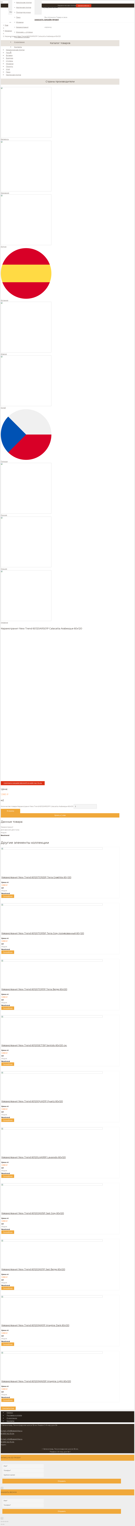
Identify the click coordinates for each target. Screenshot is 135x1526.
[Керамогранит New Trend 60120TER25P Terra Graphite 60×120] (52, 849)
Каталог (10, 1413)
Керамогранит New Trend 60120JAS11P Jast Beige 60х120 (33, 1269)
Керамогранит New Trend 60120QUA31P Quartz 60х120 (32, 1101)
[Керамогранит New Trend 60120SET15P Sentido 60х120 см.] (52, 1017)
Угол (8, 69)
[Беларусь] (60, 112)
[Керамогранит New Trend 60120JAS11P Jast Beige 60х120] (52, 1241)
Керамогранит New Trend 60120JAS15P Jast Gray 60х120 (32, 1213)
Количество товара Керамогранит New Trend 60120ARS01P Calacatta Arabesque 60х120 (37, 806)
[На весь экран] (3, 1521)
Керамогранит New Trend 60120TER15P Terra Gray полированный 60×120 (42, 933)
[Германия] (60, 166)
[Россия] (60, 488)
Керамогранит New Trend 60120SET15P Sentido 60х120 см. (34, 1045)
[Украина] (60, 595)
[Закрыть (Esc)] (7, 1521)
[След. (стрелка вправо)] (3, 1524)
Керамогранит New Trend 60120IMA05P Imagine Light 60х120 (36, 1381)
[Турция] (60, 542)
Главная (8, 25)
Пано (8, 72)
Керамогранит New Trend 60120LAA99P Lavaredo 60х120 (33, 1157)
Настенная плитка (13, 75)
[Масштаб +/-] (1, 1521)
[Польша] (60, 434)
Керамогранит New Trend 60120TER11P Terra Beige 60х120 (34, 989)
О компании (12, 1418)
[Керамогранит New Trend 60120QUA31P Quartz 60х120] (52, 1073)
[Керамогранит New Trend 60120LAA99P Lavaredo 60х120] (52, 1129)
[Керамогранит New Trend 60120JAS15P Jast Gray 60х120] (52, 1185)
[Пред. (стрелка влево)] (1, 1524)
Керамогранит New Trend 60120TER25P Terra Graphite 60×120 (36, 877)
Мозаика (9, 64)
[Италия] (60, 327)
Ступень (9, 61)
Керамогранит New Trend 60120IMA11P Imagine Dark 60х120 (35, 1325)
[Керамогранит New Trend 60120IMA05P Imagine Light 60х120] (52, 1353)
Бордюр (9, 58)
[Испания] (60, 273)
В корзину (10, 811)
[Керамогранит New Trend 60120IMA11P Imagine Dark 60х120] (52, 1297)
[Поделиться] (5, 1521)
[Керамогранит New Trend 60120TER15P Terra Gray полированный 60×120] (52, 905)
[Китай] (60, 381)
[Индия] (60, 219)
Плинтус (9, 66)
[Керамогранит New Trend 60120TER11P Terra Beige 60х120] (52, 961)
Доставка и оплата (14, 1415)
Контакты (10, 1421)
